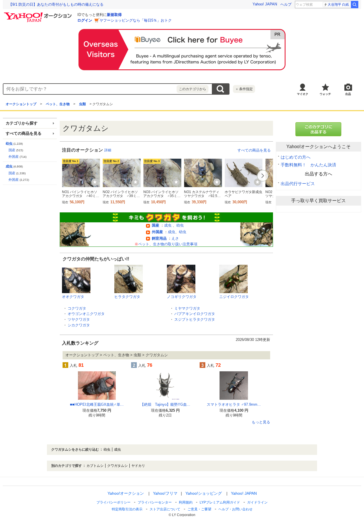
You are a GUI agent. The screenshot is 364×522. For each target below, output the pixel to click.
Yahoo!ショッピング (203, 493)
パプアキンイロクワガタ (194, 314)
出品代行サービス (298, 183)
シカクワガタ (79, 325)
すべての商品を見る (254, 150)
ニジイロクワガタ (234, 297)
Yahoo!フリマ (165, 493)
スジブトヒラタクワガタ (194, 319)
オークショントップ (21, 104)
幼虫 (180, 225)
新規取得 (114, 15)
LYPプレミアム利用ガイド (220, 502)
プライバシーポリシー (113, 502)
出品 (348, 94)
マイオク (302, 94)
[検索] (354, 4)
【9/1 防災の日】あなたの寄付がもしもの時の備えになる (56, 4)
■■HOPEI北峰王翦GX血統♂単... (97, 404)
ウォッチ (325, 94)
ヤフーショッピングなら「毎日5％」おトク (136, 20)
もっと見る (261, 422)
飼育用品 (159, 238)
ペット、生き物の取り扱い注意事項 (167, 244)
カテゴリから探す (22, 123)
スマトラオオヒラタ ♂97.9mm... (234, 404)
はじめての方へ (296, 157)
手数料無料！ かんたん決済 (308, 164)
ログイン (84, 20)
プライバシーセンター (155, 502)
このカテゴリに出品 (318, 129)
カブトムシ (95, 466)
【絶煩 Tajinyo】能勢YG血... (165, 404)
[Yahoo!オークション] (39, 14)
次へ (262, 175)
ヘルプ (285, 4)
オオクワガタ (73, 297)
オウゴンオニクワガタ (86, 314)
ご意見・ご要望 (199, 509)
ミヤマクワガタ (187, 308)
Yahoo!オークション (125, 493)
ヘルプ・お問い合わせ (235, 509)
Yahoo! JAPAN (265, 4)
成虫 (168, 225)
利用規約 (186, 502)
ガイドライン (257, 502)
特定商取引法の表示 (127, 509)
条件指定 (244, 89)
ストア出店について (165, 509)
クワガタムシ (117, 466)
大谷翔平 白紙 (338, 5)
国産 (155, 225)
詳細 (107, 150)
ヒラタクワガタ (127, 297)
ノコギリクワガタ (182, 297)
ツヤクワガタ (79, 319)
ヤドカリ (138, 466)
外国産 (157, 232)
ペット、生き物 (58, 104)
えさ (175, 238)
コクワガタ (77, 308)
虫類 (82, 104)
